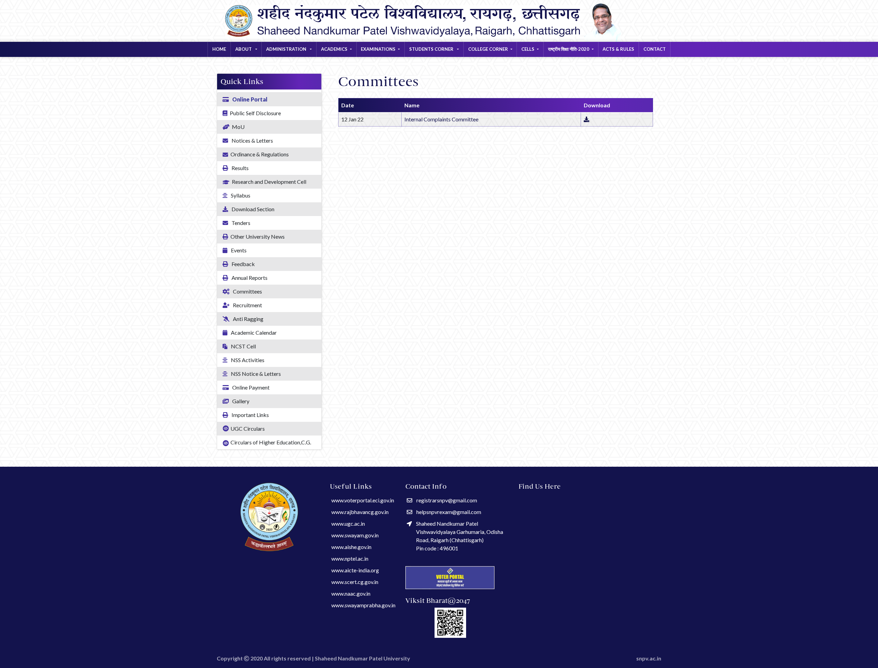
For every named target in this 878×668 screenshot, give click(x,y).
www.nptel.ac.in (349, 558)
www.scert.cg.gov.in (354, 581)
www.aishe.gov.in (351, 547)
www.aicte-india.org (355, 570)
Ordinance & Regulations (259, 154)
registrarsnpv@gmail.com (446, 500)
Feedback (242, 264)
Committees (247, 291)
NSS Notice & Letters (255, 373)
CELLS (527, 49)
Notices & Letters (251, 140)
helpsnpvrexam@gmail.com (448, 512)
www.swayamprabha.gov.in (363, 605)
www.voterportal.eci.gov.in (362, 500)
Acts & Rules (618, 49)
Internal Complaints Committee (441, 119)
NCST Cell (243, 346)
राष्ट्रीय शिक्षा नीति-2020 (568, 49)
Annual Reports (249, 277)
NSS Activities (247, 360)
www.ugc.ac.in (348, 523)
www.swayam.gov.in (355, 535)
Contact (654, 49)
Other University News (257, 236)
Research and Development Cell (269, 181)
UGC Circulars (247, 428)
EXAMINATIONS (378, 49)
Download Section (252, 209)
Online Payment (250, 387)
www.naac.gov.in (350, 593)
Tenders (240, 222)
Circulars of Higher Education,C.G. (270, 442)
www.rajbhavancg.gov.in (360, 512)
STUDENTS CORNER (431, 49)
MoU (238, 126)
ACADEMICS (334, 49)
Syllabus (240, 195)
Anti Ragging (247, 318)
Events (238, 250)
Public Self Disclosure (255, 113)
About (244, 49)
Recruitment (247, 305)
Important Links (249, 414)
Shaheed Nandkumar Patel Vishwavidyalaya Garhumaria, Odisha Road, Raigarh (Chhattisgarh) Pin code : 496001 (459, 535)
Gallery (240, 401)
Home (219, 49)
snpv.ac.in (648, 658)
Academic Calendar (253, 332)
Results (239, 168)
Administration (286, 49)
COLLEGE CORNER (488, 49)
